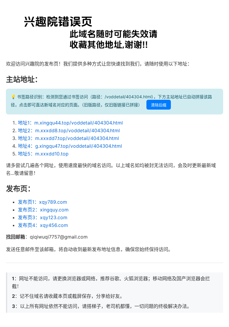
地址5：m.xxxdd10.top (43, 154)
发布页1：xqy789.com (42, 202)
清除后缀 (158, 105)
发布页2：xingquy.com (43, 210)
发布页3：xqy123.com (42, 217)
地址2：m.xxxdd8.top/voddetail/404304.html (69, 130)
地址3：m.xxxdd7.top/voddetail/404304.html (68, 138)
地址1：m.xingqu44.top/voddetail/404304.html (70, 123)
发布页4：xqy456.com (43, 225)
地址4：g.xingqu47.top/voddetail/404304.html (70, 146)
